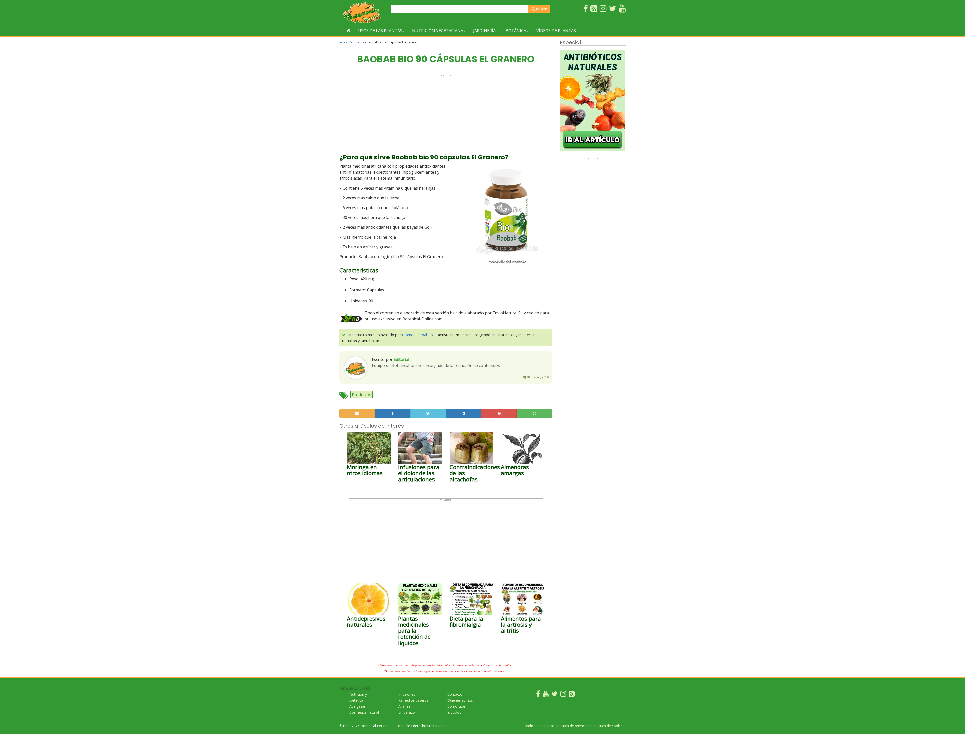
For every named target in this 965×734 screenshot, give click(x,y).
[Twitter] (554, 695)
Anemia (404, 706)
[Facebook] (538, 695)
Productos (356, 42)
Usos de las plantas (380, 30)
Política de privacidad (574, 725)
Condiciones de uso (538, 725)
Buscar (541, 8)
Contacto (454, 694)
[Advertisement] (445, 112)
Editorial (401, 359)
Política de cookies (609, 725)
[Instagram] (563, 695)
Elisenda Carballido (417, 334)
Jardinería (484, 30)
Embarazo (406, 712)
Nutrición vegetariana (437, 30)
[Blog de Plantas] (572, 695)
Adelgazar (357, 706)
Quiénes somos (460, 700)
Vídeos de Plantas (556, 30)
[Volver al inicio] (348, 30)
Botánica (516, 30)
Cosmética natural (364, 712)
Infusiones (406, 694)
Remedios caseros (413, 700)
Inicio (343, 42)
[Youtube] (546, 695)
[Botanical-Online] (363, 12)
